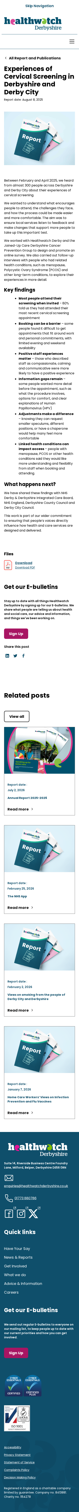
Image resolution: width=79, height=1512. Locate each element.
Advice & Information (23, 1283)
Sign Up (16, 633)
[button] (71, 41)
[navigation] (32, 24)
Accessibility (12, 1447)
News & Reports (18, 1257)
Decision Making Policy (20, 1477)
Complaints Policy (16, 1470)
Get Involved (15, 1266)
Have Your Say (17, 1248)
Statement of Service (19, 1462)
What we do (15, 1274)
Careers (11, 1292)
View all (16, 716)
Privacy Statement (17, 1455)
